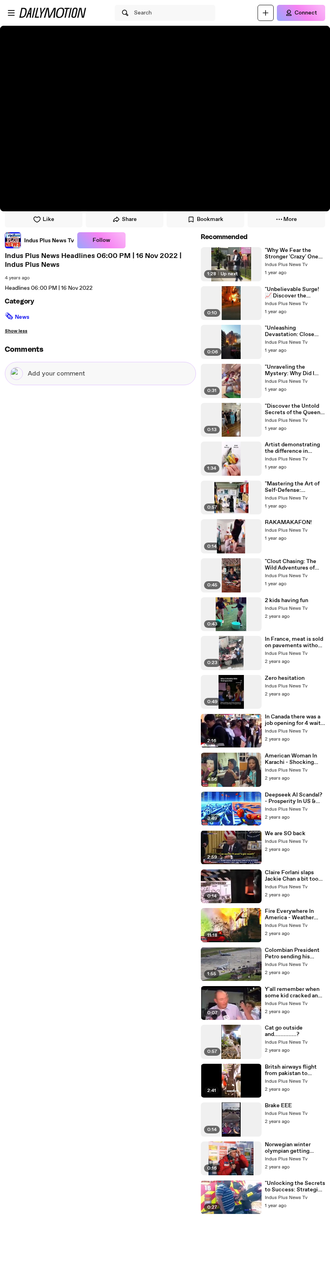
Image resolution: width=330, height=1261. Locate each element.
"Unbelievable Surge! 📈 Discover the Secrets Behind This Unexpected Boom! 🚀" (295, 292)
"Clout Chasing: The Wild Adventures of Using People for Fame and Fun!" (294, 564)
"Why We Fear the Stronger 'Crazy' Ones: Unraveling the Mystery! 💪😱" (294, 253)
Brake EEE (278, 1105)
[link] (39, 240)
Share (129, 219)
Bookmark (210, 219)
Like (48, 219)
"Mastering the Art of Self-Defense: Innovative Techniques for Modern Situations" (294, 487)
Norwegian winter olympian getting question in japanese (291, 1147)
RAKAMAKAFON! (288, 522)
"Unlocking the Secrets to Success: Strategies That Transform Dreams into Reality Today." (295, 1186)
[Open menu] (11, 13)
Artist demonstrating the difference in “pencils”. (292, 448)
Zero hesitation (285, 678)
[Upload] (266, 13)
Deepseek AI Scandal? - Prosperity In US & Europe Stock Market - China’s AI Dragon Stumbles (294, 798)
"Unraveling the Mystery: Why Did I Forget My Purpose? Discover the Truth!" (291, 370)
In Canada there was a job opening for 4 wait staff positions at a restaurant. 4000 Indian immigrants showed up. (293, 720)
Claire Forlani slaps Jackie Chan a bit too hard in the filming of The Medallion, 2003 (291, 875)
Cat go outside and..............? (284, 1031)
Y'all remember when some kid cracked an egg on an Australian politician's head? (292, 992)
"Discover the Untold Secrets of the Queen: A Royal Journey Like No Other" (293, 409)
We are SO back (285, 833)
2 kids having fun (286, 600)
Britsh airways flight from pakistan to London (291, 1070)
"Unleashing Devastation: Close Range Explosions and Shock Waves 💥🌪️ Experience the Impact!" (293, 331)
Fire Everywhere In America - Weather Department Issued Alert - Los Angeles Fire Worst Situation (291, 914)
